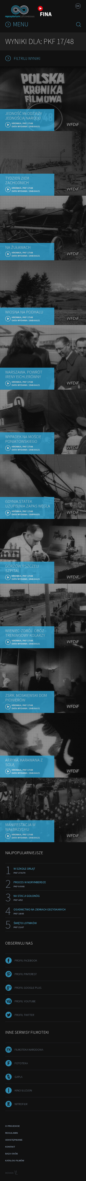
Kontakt (10, 1147)
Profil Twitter (24, 1015)
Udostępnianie (14, 1140)
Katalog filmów (14, 1160)
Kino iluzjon (23, 1090)
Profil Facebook (26, 960)
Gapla (18, 1077)
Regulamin (11, 1133)
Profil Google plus (28, 988)
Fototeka (21, 1063)
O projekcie (12, 1126)
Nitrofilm (21, 1104)
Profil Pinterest (26, 974)
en (77, 6)
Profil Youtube (25, 1001)
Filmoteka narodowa (29, 1049)
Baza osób (11, 1154)
